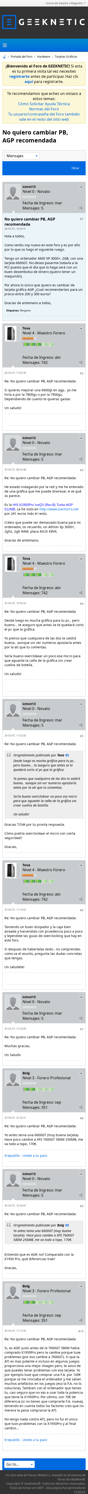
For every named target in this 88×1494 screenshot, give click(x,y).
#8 (82, 1118)
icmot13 (29, 186)
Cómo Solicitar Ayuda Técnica (44, 103)
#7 (82, 1029)
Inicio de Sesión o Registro (64, 3)
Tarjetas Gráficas (66, 57)
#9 (82, 1206)
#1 (82, 219)
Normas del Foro (44, 109)
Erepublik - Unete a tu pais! (25, 1155)
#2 (82, 373)
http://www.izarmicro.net (59, 509)
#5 (82, 736)
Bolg (26, 1073)
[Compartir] (80, 208)
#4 (82, 604)
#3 (82, 470)
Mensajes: (31, 208)
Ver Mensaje (67, 755)
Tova (26, 328)
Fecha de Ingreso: (38, 202)
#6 (82, 910)
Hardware (43, 57)
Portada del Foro (21, 57)
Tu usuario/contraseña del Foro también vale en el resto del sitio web (44, 117)
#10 (81, 1331)
